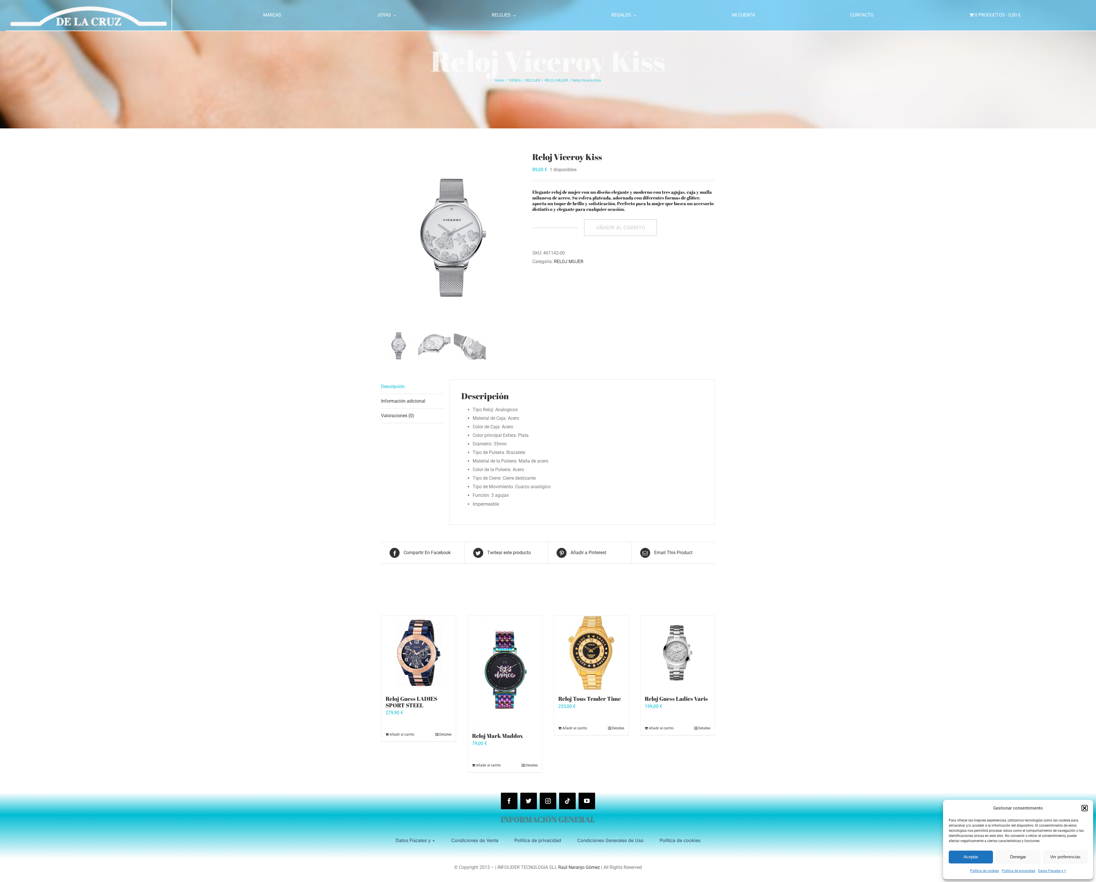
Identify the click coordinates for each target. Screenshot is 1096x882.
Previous (385, 240)
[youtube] (587, 801)
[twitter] (528, 801)
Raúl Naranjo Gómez (579, 867)
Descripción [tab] (393, 386)
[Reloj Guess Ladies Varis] (677, 653)
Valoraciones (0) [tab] (397, 415)
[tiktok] (567, 801)
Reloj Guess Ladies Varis (676, 699)
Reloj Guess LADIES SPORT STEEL (411, 702)
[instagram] (548, 801)
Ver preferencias (1065, 856)
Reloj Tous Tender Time (589, 699)
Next (520, 240)
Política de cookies (984, 871)
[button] (1084, 808)
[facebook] (509, 801)
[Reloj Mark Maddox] (505, 671)
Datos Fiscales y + (1052, 871)
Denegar (1018, 856)
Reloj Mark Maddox (497, 736)
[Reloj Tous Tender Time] (591, 653)
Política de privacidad (1018, 871)
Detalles (445, 734)
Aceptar (971, 856)
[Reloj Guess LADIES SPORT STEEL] (418, 653)
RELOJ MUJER (568, 261)
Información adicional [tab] (403, 401)
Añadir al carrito (620, 228)
